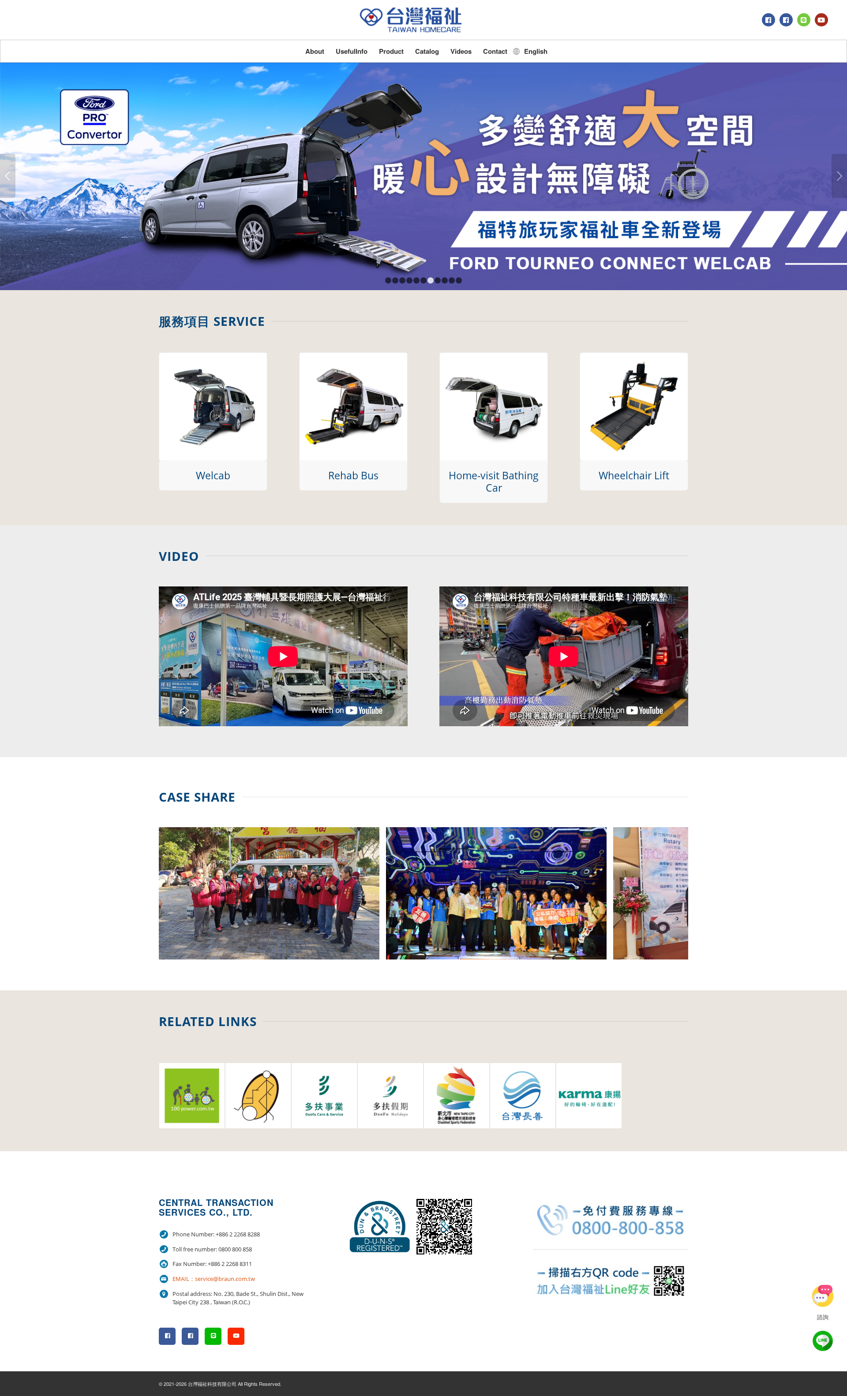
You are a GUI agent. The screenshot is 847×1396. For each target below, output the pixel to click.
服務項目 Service (212, 321)
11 (459, 280)
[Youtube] (821, 19)
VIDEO (179, 556)
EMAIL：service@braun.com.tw (213, 1279)
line (823, 1341)
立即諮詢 (823, 1296)
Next (839, 176)
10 (452, 280)
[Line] (803, 19)
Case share (197, 796)
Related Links (208, 1021)
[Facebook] (768, 19)
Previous (7, 176)
